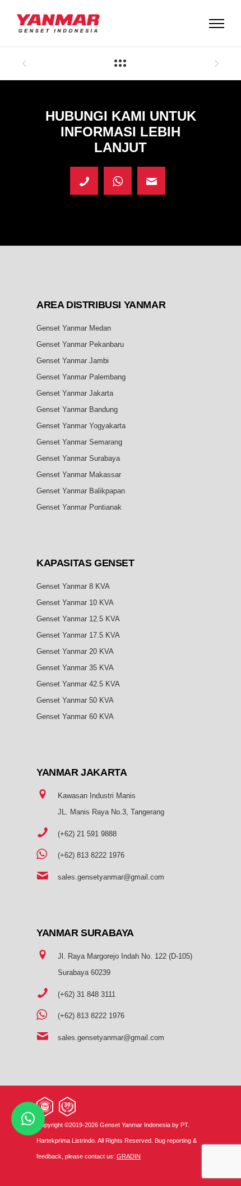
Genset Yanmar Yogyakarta (81, 426)
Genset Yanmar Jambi (72, 360)
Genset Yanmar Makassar (78, 474)
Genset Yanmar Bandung (77, 409)
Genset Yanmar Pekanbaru (80, 344)
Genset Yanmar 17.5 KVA (78, 635)
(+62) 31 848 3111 (86, 994)
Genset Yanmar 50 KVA (75, 700)
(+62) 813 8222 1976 (91, 855)
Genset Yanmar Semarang (79, 442)
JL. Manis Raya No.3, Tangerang (111, 812)
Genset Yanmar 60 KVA (75, 716)
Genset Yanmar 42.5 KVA (78, 684)
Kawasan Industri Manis (97, 795)
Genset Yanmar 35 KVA (75, 667)
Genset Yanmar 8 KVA (73, 586)
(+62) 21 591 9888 (87, 834)
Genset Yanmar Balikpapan (80, 491)
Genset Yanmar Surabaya (78, 458)
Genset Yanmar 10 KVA (75, 602)
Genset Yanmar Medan (73, 328)
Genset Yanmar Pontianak (79, 507)
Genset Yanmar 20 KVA (75, 651)
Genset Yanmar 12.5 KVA (78, 619)
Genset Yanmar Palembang (81, 377)
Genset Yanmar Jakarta (74, 393)
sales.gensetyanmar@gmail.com (111, 877)
